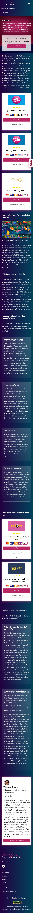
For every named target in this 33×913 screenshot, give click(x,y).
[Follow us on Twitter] (3, 866)
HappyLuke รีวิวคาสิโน (17, 164)
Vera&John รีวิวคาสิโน (17, 124)
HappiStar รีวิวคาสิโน (17, 595)
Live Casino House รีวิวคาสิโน (16, 204)
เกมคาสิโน (4, 882)
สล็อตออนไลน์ (5, 879)
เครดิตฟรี (4, 876)
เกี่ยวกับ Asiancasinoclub (9, 891)
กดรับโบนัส (16, 119)
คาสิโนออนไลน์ (4, 8)
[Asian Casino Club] (8, 3)
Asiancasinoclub (8, 793)
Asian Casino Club (26, 909)
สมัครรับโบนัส (16, 46)
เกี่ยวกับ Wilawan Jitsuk (17, 840)
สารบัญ (31, 163)
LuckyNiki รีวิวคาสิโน (18, 553)
